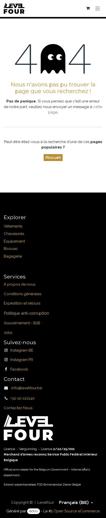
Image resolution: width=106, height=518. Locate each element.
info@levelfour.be (25, 388)
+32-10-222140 (22, 398)
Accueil (53, 157)
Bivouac (11, 248)
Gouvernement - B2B (22, 323)
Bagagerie (13, 256)
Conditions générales (22, 294)
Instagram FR (21, 359)
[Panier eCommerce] (88, 8)
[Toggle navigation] (98, 8)
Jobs (8, 332)
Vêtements (13, 226)
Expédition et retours (22, 303)
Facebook (19, 369)
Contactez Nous (18, 408)
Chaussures (14, 233)
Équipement (14, 241)
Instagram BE (21, 350)
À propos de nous (19, 284)
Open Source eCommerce (76, 511)
